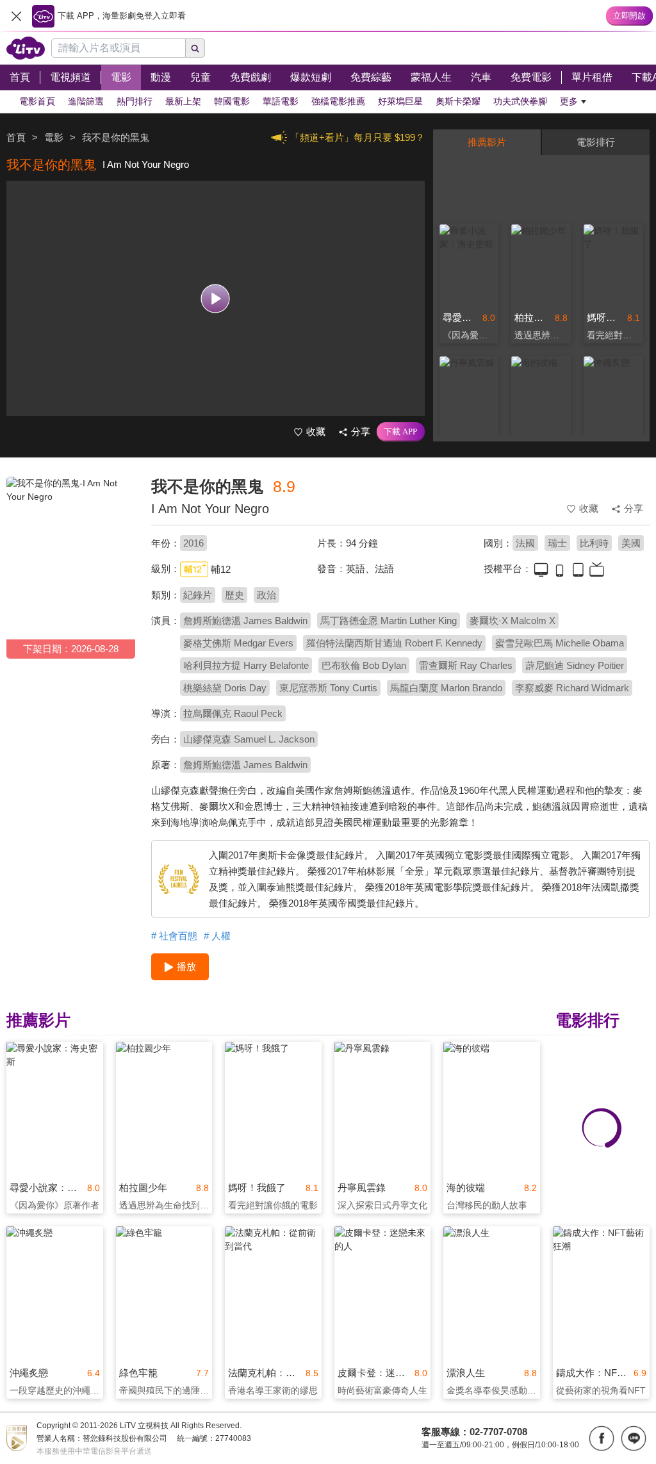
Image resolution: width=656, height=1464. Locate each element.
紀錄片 (197, 594)
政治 (266, 594)
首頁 (16, 137)
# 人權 (217, 935)
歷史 (234, 594)
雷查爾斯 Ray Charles (465, 665)
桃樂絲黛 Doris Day (224, 687)
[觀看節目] (215, 298)
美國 (631, 543)
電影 (53, 137)
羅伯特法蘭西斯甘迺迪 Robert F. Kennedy (394, 642)
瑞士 (557, 543)
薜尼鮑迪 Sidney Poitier (574, 665)
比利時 (594, 543)
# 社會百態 (174, 935)
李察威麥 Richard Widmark (572, 687)
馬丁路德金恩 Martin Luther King (388, 620)
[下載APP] (401, 431)
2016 (193, 543)
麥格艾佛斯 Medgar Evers (238, 642)
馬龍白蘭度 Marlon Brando (446, 687)
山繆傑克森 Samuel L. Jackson (249, 739)
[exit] (16, 16)
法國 (525, 543)
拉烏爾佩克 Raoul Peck (233, 713)
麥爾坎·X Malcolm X (512, 620)
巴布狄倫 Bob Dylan (364, 665)
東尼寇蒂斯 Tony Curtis (328, 687)
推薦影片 (487, 141)
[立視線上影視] (25, 48)
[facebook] (601, 1438)
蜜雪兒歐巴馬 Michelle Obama (559, 642)
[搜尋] (195, 48)
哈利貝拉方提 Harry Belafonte (246, 665)
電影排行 (596, 141)
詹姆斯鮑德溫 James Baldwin (245, 620)
